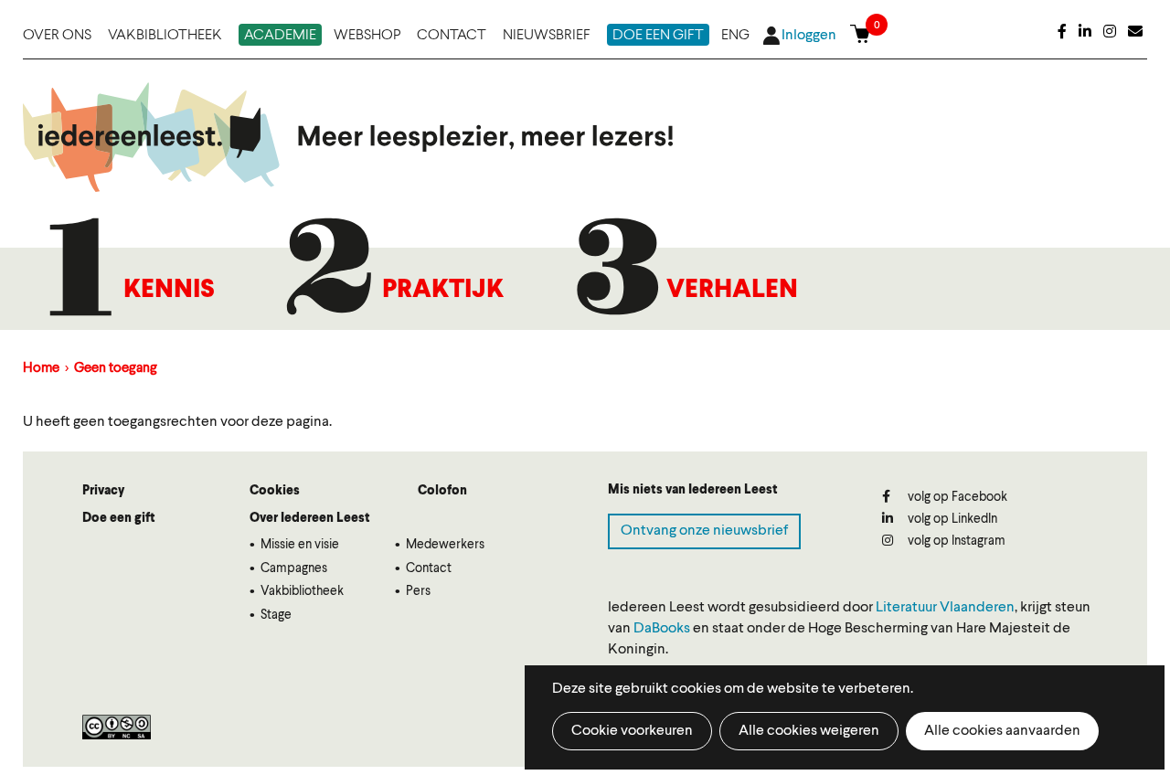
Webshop (367, 35)
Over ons (57, 35)
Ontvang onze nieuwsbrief (704, 531)
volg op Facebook (956, 497)
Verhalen (732, 290)
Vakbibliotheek (165, 35)
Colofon (442, 490)
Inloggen (809, 35)
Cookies (275, 490)
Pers (418, 591)
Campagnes (294, 568)
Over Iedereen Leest (310, 518)
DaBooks (661, 628)
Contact (451, 35)
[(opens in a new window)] (1062, 33)
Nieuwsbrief (546, 35)
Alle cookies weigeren (809, 731)
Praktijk (443, 290)
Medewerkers (445, 544)
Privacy (103, 490)
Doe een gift (658, 35)
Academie (280, 35)
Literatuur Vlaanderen (945, 607)
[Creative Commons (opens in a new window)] (116, 726)
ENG (735, 35)
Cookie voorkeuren (632, 731)
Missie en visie (300, 544)
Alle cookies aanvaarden (1002, 731)
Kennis (169, 290)
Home (41, 369)
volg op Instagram (955, 541)
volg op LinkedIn (951, 519)
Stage (276, 615)
